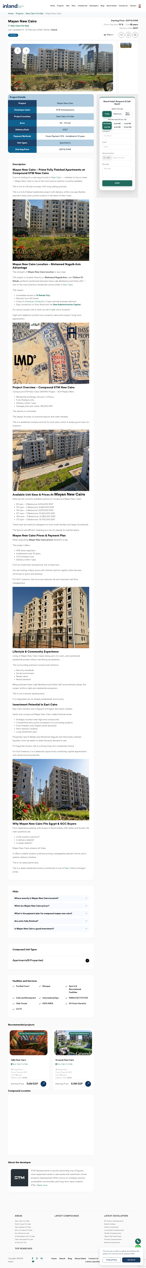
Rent (74, 6)
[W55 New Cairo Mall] (88, 1084)
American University (34, 301)
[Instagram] (37, 1258)
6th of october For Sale (23, 1230)
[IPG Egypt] (13, 6)
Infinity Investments (111, 1227)
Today (107, 114)
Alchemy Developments (113, 1239)
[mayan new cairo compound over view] (126, 45)
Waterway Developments (80, 1033)
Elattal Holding (109, 1224)
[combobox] (107, 157)
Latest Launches (93, 1262)
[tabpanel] (28, 1059)
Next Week (127, 114)
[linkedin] (42, 1258)
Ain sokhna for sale (22, 1233)
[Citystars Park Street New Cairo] (43, 1084)
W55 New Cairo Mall (65, 1060)
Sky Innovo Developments (35, 1033)
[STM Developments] (19, 1177)
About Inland (111, 6)
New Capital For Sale (23, 1227)
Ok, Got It (131, 1260)
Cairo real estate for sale (24, 1239)
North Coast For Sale (23, 1224)
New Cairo (56, 177)
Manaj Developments (112, 1242)
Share (109, 35)
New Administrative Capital (67, 305)
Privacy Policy (111, 1260)
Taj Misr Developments (112, 1233)
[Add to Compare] (135, 35)
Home (52, 6)
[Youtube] (33, 1261)
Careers (133, 6)
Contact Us (123, 6)
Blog (102, 6)
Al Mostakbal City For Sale (25, 1236)
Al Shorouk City (20, 1242)
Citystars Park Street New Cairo (26, 1060)
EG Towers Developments (113, 1221)
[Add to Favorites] (121, 35)
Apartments (28, 960)
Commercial (82, 6)
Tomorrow (117, 114)
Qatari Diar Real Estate (112, 1236)
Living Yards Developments (114, 1230)
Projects (60, 6)
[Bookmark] (128, 35)
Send (117, 183)
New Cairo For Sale (34, 14)
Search (62, 1259)
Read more (42, 1185)
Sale (67, 6)
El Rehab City (43, 295)
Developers (94, 6)
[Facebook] (32, 1258)
